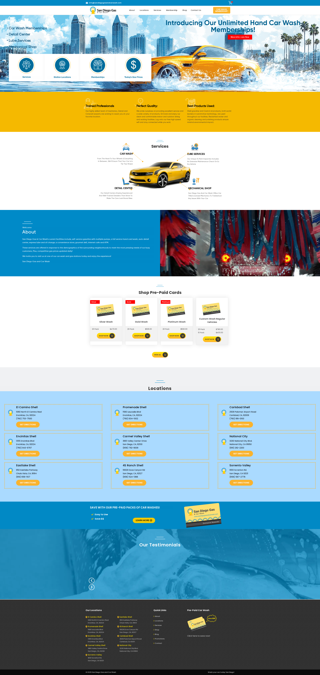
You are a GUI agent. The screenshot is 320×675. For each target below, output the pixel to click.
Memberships (97, 77)
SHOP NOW (103, 336)
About (132, 10)
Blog (157, 634)
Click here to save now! (198, 635)
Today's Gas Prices (133, 77)
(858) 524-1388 (130, 476)
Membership (171, 10)
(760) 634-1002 (130, 418)
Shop (184, 10)
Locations (144, 10)
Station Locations (62, 77)
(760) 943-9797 (24, 447)
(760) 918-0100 (237, 418)
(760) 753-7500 (24, 418)
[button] (142, 580)
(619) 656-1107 (23, 476)
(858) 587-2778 (237, 476)
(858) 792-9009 (130, 447)
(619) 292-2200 (237, 447)
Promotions (159, 639)
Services (157, 10)
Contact (158, 643)
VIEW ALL (157, 355)
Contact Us (196, 10)
